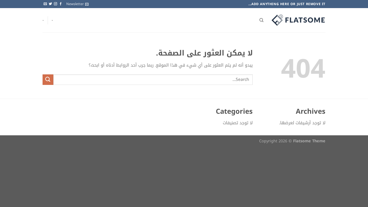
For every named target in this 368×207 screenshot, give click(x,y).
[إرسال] (48, 79)
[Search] (261, 20)
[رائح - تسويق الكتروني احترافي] (298, 20)
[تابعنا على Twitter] (50, 4)
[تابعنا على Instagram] (55, 4)
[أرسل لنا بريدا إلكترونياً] (45, 4)
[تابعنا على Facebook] (60, 4)
